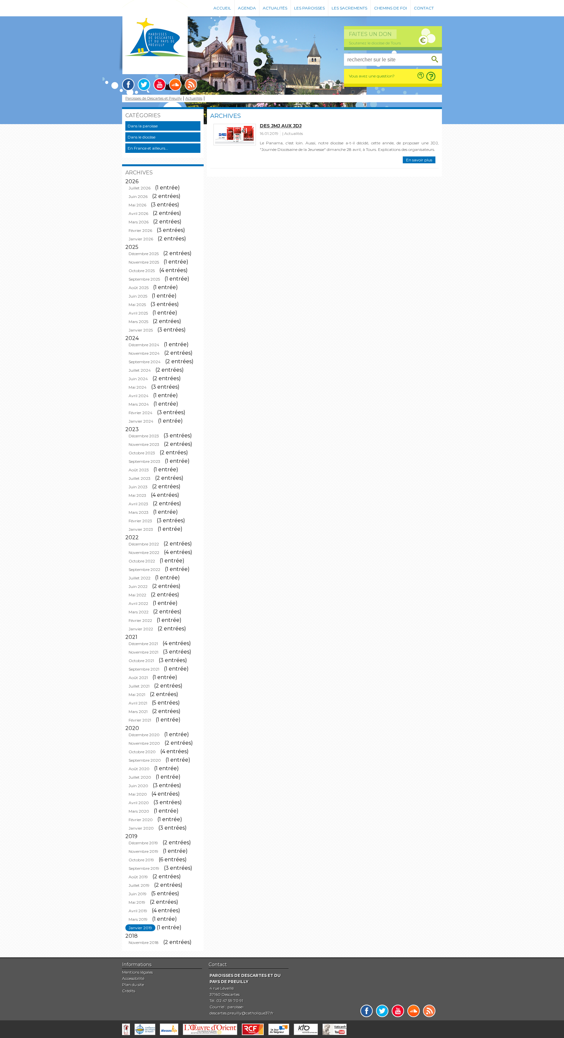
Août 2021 (138, 677)
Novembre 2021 (143, 652)
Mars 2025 (138, 321)
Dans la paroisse (143, 125)
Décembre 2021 (143, 643)
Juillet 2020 (140, 777)
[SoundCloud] (175, 84)
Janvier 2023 (141, 529)
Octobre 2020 (142, 751)
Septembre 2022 (144, 569)
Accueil (222, 8)
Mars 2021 (138, 711)
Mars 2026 (139, 221)
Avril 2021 (138, 703)
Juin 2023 (138, 486)
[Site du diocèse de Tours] (126, 1029)
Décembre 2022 (144, 544)
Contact (424, 8)
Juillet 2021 (139, 686)
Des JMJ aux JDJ (281, 126)
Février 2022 (140, 620)
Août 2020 (139, 768)
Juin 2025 (138, 296)
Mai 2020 (138, 794)
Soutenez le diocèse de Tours (375, 43)
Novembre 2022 (144, 552)
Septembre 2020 (145, 760)
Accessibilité (133, 978)
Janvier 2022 (141, 628)
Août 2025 (139, 287)
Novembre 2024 (144, 353)
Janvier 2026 (141, 238)
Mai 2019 (137, 902)
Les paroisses (309, 8)
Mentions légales (137, 972)
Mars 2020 (139, 811)
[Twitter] (144, 84)
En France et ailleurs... (148, 148)
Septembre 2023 (144, 461)
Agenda (247, 8)
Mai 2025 (137, 304)
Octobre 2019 (141, 859)
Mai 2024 (138, 387)
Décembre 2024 (144, 344)
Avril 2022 (138, 603)
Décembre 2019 (143, 842)
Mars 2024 (139, 404)
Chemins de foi (390, 8)
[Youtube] (159, 84)
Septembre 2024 (145, 361)
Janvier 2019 (140, 927)
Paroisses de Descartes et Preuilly (153, 98)
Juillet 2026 (139, 188)
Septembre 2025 (144, 279)
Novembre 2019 (143, 851)
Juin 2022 (138, 586)
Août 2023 (139, 469)
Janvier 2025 (141, 330)
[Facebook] (128, 84)
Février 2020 (141, 819)
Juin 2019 (138, 893)
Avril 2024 (139, 395)
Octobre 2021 (141, 660)
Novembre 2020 (144, 743)
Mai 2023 (137, 495)
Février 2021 (140, 720)
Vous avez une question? (372, 75)
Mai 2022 (137, 594)
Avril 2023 (138, 503)
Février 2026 (140, 230)
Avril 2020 (139, 802)
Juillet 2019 (139, 885)
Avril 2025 (138, 313)
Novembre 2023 (144, 444)
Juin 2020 (138, 785)
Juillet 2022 (139, 578)
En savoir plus (419, 159)
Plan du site (133, 984)
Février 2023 (140, 520)
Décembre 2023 (144, 435)
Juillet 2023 (139, 478)
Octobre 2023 (142, 452)
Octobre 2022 (142, 561)
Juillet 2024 (140, 370)
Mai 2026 (137, 205)
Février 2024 (140, 412)
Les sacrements (349, 8)
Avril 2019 (138, 910)
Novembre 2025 (144, 262)
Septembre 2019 (144, 868)
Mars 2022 (139, 611)
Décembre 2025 (144, 253)
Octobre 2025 (142, 270)
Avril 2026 (138, 213)
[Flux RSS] (191, 84)
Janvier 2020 (141, 828)
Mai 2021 (137, 694)
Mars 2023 (139, 512)
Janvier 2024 (141, 421)
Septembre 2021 (144, 669)
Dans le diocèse (141, 137)
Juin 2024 (138, 378)
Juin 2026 (138, 196)
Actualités (275, 8)
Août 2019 (138, 876)
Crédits (128, 990)
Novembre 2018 (144, 942)
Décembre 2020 (144, 734)
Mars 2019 (138, 919)
